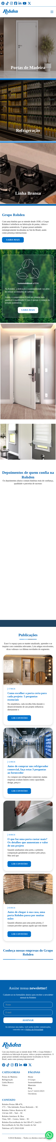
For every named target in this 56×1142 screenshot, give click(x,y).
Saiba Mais (13, 240)
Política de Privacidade (34, 1030)
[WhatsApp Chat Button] (49, 1135)
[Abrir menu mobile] (52, 12)
